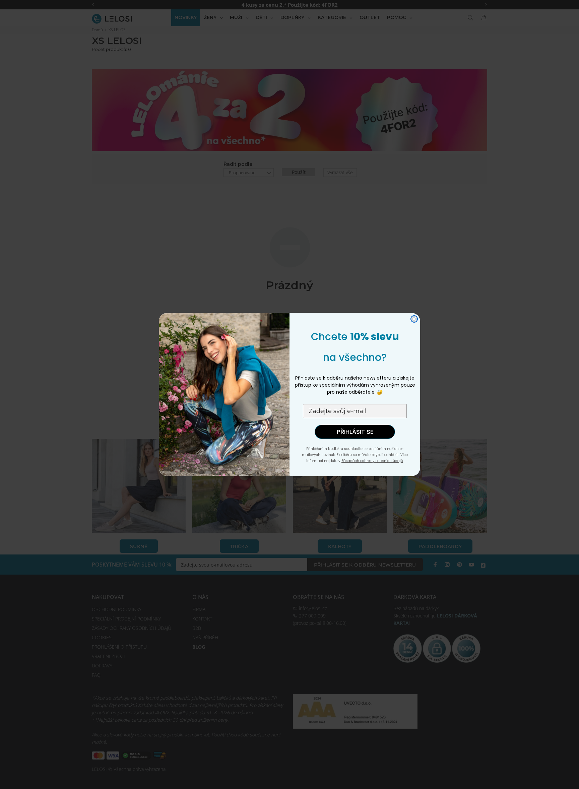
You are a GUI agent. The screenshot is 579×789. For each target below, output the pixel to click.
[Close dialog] (414, 319)
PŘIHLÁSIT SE (355, 432)
